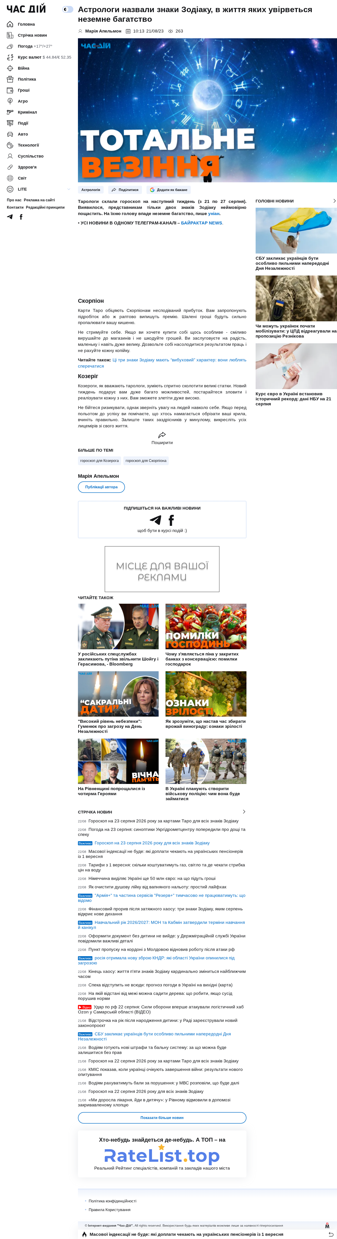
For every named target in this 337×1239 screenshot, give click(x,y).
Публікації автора (101, 487)
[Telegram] (10, 218)
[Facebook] (21, 218)
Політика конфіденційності (112, 1201)
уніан (213, 213)
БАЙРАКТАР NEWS (201, 223)
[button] (331, 1234)
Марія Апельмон (98, 476)
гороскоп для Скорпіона (146, 461)
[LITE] (68, 189)
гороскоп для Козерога (99, 461)
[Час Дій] (26, 9)
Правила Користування (109, 1210)
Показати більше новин (162, 1118)
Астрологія (90, 190)
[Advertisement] (162, 262)
